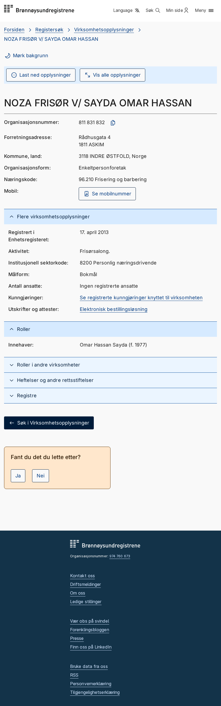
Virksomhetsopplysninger (104, 29)
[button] (126, 10)
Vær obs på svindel (89, 621)
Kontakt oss (82, 575)
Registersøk (49, 29)
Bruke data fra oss (89, 666)
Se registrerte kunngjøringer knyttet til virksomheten (141, 297)
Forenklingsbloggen (89, 629)
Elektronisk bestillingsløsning (113, 309)
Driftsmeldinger (85, 584)
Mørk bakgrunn (30, 55)
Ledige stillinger (86, 601)
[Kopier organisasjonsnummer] (112, 122)
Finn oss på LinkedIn (91, 647)
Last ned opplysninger (45, 75)
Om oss (77, 593)
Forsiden (14, 29)
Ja (18, 475)
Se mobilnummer (111, 193)
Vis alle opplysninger (117, 75)
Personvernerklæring (90, 683)
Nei (40, 475)
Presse (77, 638)
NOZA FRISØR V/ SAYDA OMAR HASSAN (51, 39)
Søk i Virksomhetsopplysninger (53, 423)
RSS (74, 675)
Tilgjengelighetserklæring (95, 692)
